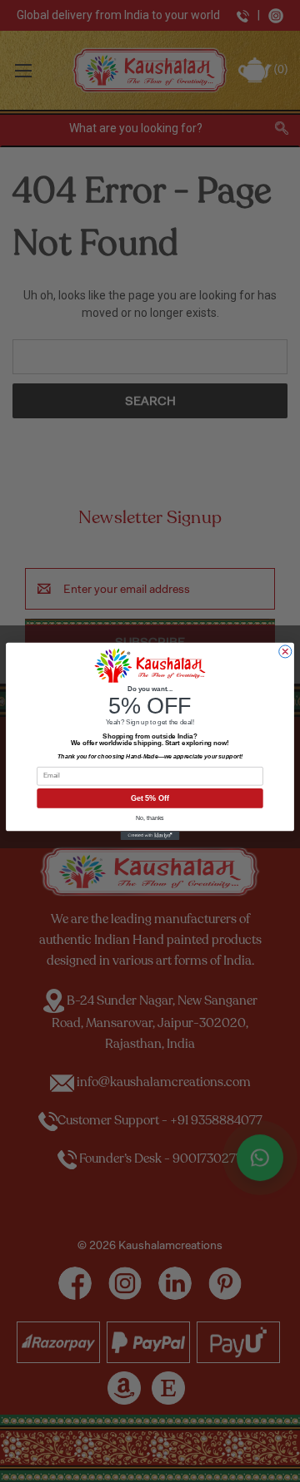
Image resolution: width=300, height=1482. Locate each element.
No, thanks (150, 817)
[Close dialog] (285, 651)
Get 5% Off (150, 798)
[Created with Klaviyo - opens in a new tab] (150, 835)
